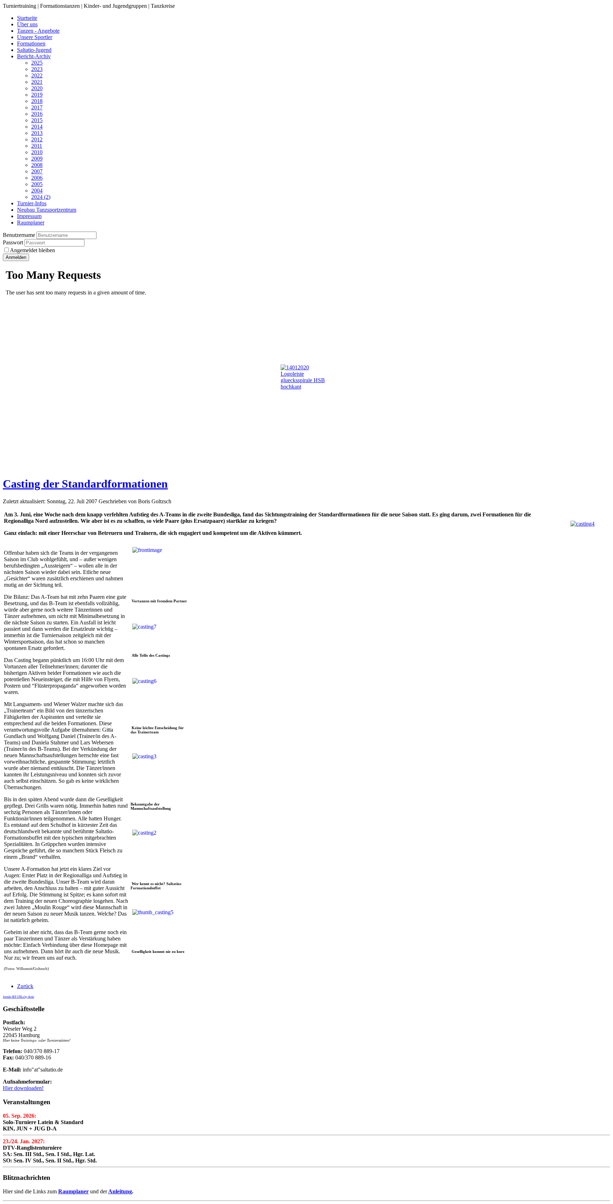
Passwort (13, 242)
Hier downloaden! (23, 1088)
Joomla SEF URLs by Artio (18, 996)
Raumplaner (73, 1191)
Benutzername (19, 235)
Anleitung (120, 1191)
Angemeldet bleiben (32, 250)
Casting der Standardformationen (85, 483)
